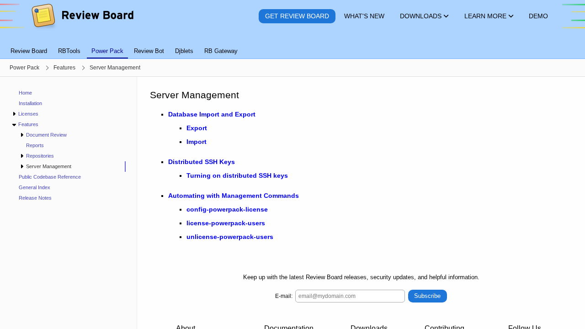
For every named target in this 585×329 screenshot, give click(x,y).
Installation (30, 103)
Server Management (48, 166)
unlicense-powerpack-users (229, 236)
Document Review (46, 135)
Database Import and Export (211, 114)
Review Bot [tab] (149, 51)
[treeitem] (72, 166)
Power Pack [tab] (107, 51)
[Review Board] (82, 16)
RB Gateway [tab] (221, 51)
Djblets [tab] (184, 51)
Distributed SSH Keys (201, 161)
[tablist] (292, 45)
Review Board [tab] (29, 51)
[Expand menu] (14, 114)
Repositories (40, 156)
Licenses (28, 114)
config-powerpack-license (227, 209)
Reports (35, 145)
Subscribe (427, 295)
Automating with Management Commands (233, 195)
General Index (34, 187)
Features (28, 124)
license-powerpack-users (225, 223)
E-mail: (283, 296)
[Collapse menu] (14, 124)
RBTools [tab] (69, 51)
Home (25, 93)
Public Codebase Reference (50, 177)
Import (196, 141)
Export (196, 128)
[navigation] (68, 203)
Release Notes (35, 198)
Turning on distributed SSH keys (237, 175)
